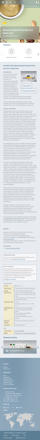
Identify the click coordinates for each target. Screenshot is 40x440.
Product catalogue (8, 384)
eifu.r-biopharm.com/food (14, 278)
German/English (19, 331)
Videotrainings (7, 383)
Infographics (6, 377)
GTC (24, 435)
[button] (38, 54)
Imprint (5, 435)
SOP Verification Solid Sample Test (14, 219)
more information (9, 239)
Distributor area (20, 438)
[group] (20, 347)
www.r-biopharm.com (12, 401)
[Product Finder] (10, 2)
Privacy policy (15, 435)
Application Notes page (18, 259)
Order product (26, 86)
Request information (29, 91)
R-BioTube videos (8, 381)
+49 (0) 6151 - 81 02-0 (12, 397)
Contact (5, 367)
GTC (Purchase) (7, 438)
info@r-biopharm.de (11, 399)
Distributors (6, 369)
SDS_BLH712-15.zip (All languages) (25, 333)
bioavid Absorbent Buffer (13, 248)
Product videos (7, 379)
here (12, 184)
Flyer (4, 376)
